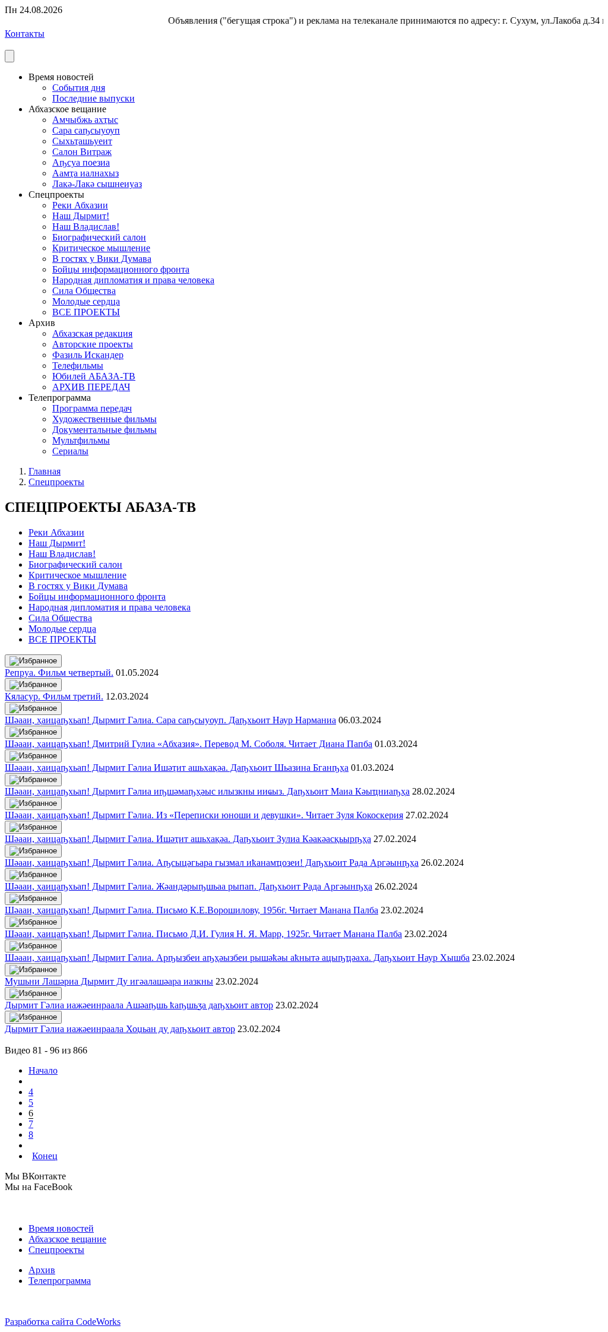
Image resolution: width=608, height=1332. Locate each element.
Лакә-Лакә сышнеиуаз (97, 184)
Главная (44, 471)
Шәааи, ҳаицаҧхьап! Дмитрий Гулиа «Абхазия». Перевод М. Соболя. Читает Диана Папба (188, 744)
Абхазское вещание (67, 1239)
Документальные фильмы (104, 430)
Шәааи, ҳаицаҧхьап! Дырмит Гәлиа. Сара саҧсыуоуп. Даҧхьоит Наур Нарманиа (170, 720)
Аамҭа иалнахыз (85, 173)
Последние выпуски (93, 98)
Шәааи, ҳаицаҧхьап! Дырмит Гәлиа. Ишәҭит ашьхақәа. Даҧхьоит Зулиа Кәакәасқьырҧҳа (188, 839)
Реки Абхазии (80, 205)
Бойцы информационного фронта (120, 269)
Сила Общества (84, 291)
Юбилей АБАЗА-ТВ (93, 376)
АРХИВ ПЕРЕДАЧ (91, 387)
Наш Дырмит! (80, 216)
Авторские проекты (92, 344)
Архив (41, 1270)
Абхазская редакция (92, 333)
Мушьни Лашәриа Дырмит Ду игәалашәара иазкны (109, 981)
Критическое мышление (101, 248)
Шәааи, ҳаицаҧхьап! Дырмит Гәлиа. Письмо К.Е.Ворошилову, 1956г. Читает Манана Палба (191, 910)
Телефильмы (77, 365)
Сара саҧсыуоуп (86, 130)
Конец (45, 1156)
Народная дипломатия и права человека (133, 280)
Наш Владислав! (85, 227)
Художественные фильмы (104, 419)
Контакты (25, 34)
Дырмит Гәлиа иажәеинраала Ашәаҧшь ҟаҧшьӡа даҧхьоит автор (139, 1005)
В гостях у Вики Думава (101, 259)
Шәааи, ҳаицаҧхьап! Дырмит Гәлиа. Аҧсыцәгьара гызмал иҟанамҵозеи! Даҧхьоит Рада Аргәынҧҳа (212, 863)
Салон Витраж (82, 152)
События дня (78, 88)
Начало (43, 1070)
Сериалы (70, 451)
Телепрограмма (59, 1281)
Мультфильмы (81, 440)
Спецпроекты (56, 482)
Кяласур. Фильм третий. (54, 696)
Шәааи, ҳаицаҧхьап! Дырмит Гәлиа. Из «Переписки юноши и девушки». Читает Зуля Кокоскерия (204, 815)
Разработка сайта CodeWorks (63, 1322)
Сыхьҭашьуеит (82, 141)
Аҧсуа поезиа (81, 162)
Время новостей (61, 1228)
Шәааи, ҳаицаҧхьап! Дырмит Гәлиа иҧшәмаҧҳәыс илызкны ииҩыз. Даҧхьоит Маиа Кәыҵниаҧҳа (207, 791)
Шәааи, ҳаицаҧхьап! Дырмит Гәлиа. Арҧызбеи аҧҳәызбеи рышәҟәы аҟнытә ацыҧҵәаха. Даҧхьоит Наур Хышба (237, 958)
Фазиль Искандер (88, 355)
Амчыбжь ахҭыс (85, 120)
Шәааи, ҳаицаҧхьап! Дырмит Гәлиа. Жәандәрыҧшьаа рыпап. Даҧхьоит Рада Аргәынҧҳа (188, 886)
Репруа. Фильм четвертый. (59, 672)
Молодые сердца (86, 301)
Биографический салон (99, 237)
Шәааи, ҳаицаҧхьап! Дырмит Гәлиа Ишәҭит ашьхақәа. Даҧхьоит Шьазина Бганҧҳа (177, 768)
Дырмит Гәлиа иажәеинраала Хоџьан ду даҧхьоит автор (120, 1029)
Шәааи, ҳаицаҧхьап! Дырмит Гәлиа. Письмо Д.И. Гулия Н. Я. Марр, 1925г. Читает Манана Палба (203, 934)
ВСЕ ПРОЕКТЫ (86, 312)
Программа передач (92, 408)
